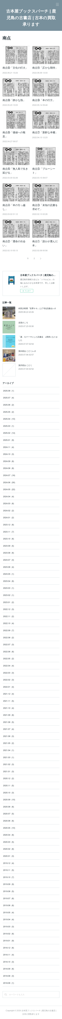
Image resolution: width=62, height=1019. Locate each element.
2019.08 (8, 891)
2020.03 (8, 841)
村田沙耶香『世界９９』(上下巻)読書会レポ (37, 308)
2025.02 (9, 432)
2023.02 (8, 595)
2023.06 (8, 567)
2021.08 (8, 722)
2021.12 (8, 693)
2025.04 (9, 418)
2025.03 (8, 426)
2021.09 (8, 715)
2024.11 (8, 447)
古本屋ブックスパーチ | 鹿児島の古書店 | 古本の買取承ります (31, 18)
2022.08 (8, 637)
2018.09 (8, 968)
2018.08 (8, 975)
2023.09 (8, 545)
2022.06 (8, 651)
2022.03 (8, 672)
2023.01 (8, 602)
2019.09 (8, 884)
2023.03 (8, 588)
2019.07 (8, 898)
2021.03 (8, 757)
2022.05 (8, 658)
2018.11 (8, 954)
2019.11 (8, 870)
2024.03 (8, 503)
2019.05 (8, 912)
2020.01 (8, 856)
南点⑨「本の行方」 (43, 100)
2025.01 (8, 440)
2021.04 (8, 750)
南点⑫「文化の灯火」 (15, 67)
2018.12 (8, 947)
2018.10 (8, 961)
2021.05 (8, 743)
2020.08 (8, 806)
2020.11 (8, 785)
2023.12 (8, 524)
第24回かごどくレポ (27, 351)
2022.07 (8, 644)
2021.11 (8, 700)
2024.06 (9, 482)
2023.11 (8, 531)
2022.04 (8, 665)
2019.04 (8, 919)
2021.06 (8, 736)
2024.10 (8, 454)
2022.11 (8, 616)
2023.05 (8, 574)
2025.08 (8, 390)
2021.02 (8, 764)
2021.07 (8, 729)
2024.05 (9, 489)
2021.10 (8, 708)
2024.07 (9, 475)
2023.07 (8, 559)
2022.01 (8, 686)
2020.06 (8, 820)
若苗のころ (23, 322)
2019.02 (8, 933)
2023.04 (8, 581)
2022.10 (8, 623)
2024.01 (8, 517)
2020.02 (8, 848)
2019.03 (8, 926)
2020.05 (9, 827)
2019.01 (8, 940)
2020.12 (8, 778)
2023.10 (8, 538)
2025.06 (8, 404)
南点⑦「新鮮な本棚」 (45, 132)
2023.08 (8, 552)
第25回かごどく (25, 365)
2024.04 (8, 496)
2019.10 (8, 877)
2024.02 (8, 510)
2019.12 (8, 863)
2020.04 (8, 834)
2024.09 (8, 461)
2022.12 (8, 609)
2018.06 (8, 983)
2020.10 (8, 792)
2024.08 (8, 468)
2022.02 (8, 679)
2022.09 (8, 630)
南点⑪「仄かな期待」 (45, 67)
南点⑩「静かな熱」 (14, 100)
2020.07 (8, 813)
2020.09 (9, 799)
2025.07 (8, 397)
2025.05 (8, 411)
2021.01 (8, 771)
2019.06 (8, 905)
